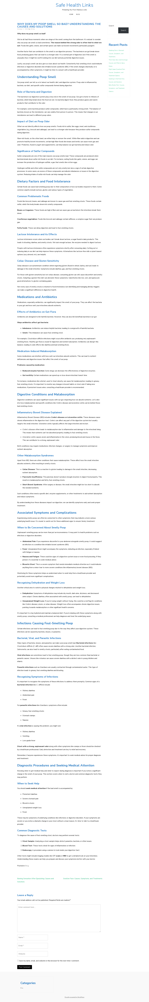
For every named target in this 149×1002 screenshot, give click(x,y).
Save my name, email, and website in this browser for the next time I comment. (49, 961)
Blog (78, 14)
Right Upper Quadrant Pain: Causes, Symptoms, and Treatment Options (117, 72)
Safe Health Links (74, 5)
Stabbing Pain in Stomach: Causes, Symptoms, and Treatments (116, 54)
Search (111, 26)
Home (71, 14)
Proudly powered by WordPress (74, 997)
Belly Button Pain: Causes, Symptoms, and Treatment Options (117, 88)
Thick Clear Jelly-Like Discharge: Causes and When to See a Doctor (118, 63)
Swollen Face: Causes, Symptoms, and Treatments (82, 878)
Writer (33, 29)
